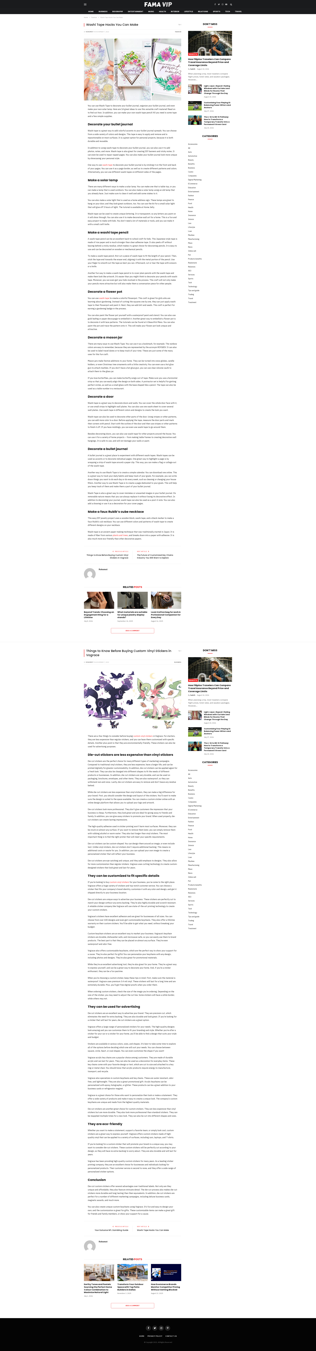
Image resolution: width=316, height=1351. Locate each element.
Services (191, 275)
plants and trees (120, 535)
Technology (192, 286)
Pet (189, 255)
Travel (238, 11)
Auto (190, 152)
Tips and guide (193, 290)
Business (103, 11)
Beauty (191, 160)
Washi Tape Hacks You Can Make (153, 1230)
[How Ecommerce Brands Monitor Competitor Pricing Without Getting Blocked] (166, 1272)
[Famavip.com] (158, 4)
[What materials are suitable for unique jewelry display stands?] (132, 600)
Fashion (178, 32)
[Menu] (85, 4)
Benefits (193, 54)
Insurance (192, 215)
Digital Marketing (195, 180)
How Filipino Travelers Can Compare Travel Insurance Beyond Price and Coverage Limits (209, 62)
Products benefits (195, 259)
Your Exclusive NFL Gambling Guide (111, 1230)
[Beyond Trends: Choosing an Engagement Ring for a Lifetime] (99, 600)
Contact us (171, 1336)
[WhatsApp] (76, 138)
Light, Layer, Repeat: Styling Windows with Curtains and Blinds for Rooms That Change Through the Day (217, 90)
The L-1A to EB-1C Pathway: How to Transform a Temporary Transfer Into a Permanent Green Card (216, 121)
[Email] (76, 144)
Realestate (192, 263)
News (190, 247)
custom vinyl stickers (143, 736)
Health (162, 11)
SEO (189, 271)
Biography (117, 11)
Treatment (192, 302)
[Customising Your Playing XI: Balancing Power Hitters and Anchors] (195, 106)
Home (91, 11)
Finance (191, 199)
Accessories (193, 144)
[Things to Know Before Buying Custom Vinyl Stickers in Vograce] (132, 700)
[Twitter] (76, 119)
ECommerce (192, 184)
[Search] (231, 4)
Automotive (192, 156)
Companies (192, 176)
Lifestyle (188, 11)
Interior (175, 11)
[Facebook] (76, 112)
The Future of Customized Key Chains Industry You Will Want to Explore (155, 556)
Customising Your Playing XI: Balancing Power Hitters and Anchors (217, 105)
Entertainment (135, 11)
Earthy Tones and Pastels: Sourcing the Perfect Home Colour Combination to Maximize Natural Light (98, 1288)
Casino (190, 172)
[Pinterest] (76, 125)
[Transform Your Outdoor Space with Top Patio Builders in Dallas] (132, 1272)
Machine (191, 235)
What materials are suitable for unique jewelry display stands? (132, 615)
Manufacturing (193, 239)
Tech (227, 11)
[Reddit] (76, 132)
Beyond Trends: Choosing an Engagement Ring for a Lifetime (99, 615)
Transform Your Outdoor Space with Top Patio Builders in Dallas (130, 1287)
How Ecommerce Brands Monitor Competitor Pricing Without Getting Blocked (165, 1287)
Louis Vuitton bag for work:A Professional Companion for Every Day (166, 615)
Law (189, 223)
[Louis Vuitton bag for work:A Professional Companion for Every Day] (166, 600)
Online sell (192, 251)
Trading (191, 294)
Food (190, 203)
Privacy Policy (155, 1336)
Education (192, 188)
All (189, 148)
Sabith (192, 69)
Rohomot (89, 32)
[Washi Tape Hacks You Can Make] (132, 69)
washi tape (107, 165)
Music (151, 11)
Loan (190, 231)
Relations (203, 11)
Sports (216, 11)
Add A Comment (133, 631)
